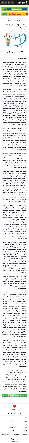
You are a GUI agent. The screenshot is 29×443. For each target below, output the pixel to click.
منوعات (26, 424)
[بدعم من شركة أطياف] (15, 439)
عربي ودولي (24, 421)
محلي (26, 427)
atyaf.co (17, 441)
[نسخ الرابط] (7, 52)
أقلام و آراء (16, 20)
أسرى (12, 417)
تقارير (26, 417)
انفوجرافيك (25, 430)
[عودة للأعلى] (14, 406)
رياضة (12, 421)
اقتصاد (12, 424)
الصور (12, 430)
